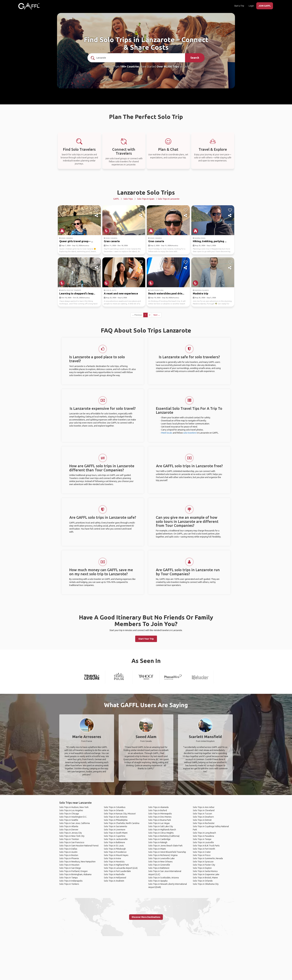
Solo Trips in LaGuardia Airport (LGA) (120, 868)
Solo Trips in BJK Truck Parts (206, 845)
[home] (29, 6)
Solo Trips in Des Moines (160, 817)
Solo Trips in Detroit (202, 820)
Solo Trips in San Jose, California (74, 823)
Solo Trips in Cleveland (203, 810)
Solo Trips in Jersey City (70, 833)
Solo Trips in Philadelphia (115, 820)
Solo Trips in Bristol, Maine (205, 877)
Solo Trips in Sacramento (115, 826)
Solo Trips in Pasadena (203, 836)
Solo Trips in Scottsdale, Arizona (163, 877)
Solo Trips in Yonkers (69, 884)
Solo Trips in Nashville (114, 874)
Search (194, 57)
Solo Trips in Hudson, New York (74, 807)
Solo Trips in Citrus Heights (161, 833)
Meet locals (166, 433)
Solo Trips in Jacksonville (116, 839)
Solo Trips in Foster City (204, 865)
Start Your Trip (146, 639)
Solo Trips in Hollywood (115, 877)
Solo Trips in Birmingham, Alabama (75, 874)
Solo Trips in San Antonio (115, 817)
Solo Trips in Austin (68, 852)
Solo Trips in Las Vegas (159, 823)
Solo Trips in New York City (71, 836)
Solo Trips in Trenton (69, 839)
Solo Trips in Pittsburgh (115, 849)
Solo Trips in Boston (68, 855)
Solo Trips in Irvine (112, 858)
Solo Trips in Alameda (158, 807)
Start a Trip (239, 6)
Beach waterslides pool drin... (166, 293)
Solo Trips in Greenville (159, 865)
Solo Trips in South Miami (115, 833)
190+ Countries (129, 66)
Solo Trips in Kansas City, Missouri (120, 813)
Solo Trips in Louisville (203, 842)
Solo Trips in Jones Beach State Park (165, 845)
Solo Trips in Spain (145, 199)
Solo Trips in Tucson (202, 813)
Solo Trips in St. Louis (114, 845)
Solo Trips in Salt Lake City (160, 826)
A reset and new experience (121, 293)
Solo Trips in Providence (115, 852)
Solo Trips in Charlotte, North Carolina (121, 823)
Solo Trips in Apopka (157, 881)
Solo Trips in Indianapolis (71, 881)
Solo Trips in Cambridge (159, 839)
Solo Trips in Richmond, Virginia (162, 855)
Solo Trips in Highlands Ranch (162, 829)
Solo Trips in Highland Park (116, 865)
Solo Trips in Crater (202, 852)
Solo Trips (128, 199)
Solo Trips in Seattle (68, 820)
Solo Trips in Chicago (69, 813)
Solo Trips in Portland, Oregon (73, 871)
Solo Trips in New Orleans (160, 861)
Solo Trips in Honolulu (114, 861)
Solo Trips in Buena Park (159, 820)
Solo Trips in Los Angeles (71, 810)
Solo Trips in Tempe (202, 839)
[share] (97, 215)
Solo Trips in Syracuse (203, 861)
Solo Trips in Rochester (204, 823)
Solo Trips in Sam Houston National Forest (79, 845)
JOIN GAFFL (265, 6)
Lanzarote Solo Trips (146, 192)
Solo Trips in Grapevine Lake (206, 874)
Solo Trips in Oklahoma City (206, 884)
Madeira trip (200, 293)
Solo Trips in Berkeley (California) (163, 836)
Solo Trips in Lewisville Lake (161, 858)
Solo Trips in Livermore (114, 829)
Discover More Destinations (146, 917)
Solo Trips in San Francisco (71, 842)
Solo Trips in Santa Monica (205, 871)
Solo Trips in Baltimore (114, 842)
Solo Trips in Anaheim (114, 881)
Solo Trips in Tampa (68, 877)
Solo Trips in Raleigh (157, 842)
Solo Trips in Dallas (68, 849)
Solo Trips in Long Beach (204, 833)
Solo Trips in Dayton (202, 868)
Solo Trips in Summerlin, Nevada (208, 858)
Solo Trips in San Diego (70, 868)
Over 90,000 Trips (168, 66)
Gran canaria (112, 241)
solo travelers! (190, 433)
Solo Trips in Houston (69, 865)
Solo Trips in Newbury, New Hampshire (77, 861)
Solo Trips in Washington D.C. (73, 817)
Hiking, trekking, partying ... (209, 241)
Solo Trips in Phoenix (69, 858)
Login (251, 6)
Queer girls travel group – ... (76, 241)
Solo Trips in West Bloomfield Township (167, 852)
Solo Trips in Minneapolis (160, 813)
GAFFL (116, 199)
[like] (97, 210)
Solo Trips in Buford (157, 810)
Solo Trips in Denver (68, 829)
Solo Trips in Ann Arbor (203, 807)
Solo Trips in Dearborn (203, 817)
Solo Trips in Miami (157, 849)
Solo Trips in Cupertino (114, 836)
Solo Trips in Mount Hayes (116, 855)
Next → (156, 315)
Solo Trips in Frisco (201, 855)
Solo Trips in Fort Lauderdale (117, 871)
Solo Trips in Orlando (114, 810)
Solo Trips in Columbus (114, 807)
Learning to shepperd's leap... (77, 293)
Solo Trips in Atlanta (68, 826)
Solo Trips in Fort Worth (204, 849)
